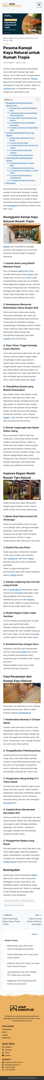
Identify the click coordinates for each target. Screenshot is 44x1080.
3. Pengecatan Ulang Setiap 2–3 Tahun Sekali (24, 172)
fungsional (12, 558)
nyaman (6, 339)
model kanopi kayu (27, 901)
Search (35, 934)
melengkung (15, 590)
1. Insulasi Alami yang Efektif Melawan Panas (23, 109)
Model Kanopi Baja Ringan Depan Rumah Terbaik (11, 919)
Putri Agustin (9, 62)
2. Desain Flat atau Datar (19, 143)
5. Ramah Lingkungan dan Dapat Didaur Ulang (24, 129)
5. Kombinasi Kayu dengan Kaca (21, 155)
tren (35, 509)
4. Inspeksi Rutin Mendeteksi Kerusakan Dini (20, 177)
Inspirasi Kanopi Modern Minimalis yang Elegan (34, 919)
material (7, 88)
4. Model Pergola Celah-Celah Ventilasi (21, 151)
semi (37, 634)
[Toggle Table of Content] (36, 99)
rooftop (13, 575)
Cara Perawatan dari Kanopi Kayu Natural (19, 159)
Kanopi (6, 247)
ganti (17, 852)
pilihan (34, 875)
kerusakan (7, 803)
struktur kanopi (10, 862)
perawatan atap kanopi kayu (14, 905)
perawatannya (24, 713)
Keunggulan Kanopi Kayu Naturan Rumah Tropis (19, 104)
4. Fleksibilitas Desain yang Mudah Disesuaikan (22, 124)
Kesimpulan (11, 183)
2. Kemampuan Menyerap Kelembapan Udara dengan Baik (23, 114)
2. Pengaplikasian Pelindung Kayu (22, 168)
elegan (24, 652)
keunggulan (12, 205)
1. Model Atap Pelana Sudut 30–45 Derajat (22, 139)
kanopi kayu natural (11, 901)
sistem (31, 558)
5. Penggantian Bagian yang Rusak (22, 180)
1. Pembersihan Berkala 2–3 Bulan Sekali (22, 164)
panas (30, 274)
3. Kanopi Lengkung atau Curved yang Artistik (24, 146)
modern (6, 417)
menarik (30, 599)
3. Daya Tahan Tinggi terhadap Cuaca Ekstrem (23, 119)
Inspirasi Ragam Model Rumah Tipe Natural (20, 134)
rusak (32, 380)
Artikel (6, 44)
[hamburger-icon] (39, 5)
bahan (21, 271)
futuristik (18, 593)
